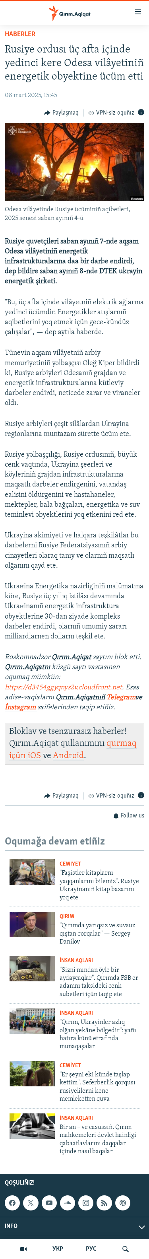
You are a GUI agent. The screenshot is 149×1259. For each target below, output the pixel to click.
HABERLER (20, 34)
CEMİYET (70, 864)
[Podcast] (122, 1202)
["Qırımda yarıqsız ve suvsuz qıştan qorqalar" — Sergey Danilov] (32, 924)
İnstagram (21, 707)
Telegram (120, 697)
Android (68, 756)
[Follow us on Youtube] (49, 1202)
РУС (91, 1249)
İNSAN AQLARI (76, 961)
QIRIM (67, 917)
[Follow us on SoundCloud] (67, 1202)
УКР (57, 1249)
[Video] (23, 1249)
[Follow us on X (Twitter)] (30, 1202)
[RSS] (104, 1202)
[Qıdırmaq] (125, 1249)
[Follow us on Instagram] (85, 1202)
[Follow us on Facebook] (12, 1202)
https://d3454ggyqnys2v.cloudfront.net (63, 687)
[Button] (61, 113)
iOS (34, 756)
